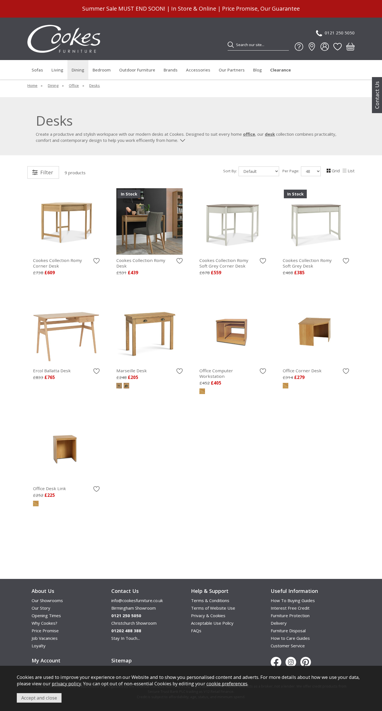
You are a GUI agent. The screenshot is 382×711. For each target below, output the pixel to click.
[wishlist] (337, 46)
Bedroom (102, 70)
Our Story (41, 608)
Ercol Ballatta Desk (52, 370)
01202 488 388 (126, 630)
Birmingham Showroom (133, 608)
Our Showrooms (47, 600)
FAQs (196, 630)
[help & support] (299, 46)
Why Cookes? (44, 623)
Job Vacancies (45, 638)
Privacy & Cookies (208, 615)
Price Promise (45, 630)
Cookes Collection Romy (57, 263)
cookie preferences (226, 683)
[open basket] (350, 46)
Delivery (279, 623)
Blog (257, 70)
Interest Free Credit (290, 608)
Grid (336, 170)
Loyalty (39, 645)
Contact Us (377, 95)
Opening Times (46, 615)
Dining (78, 70)
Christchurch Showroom (134, 623)
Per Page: (291, 170)
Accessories (198, 70)
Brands (171, 70)
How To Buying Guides (293, 600)
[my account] (324, 46)
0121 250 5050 (340, 32)
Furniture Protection (290, 615)
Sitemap (121, 660)
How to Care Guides (290, 638)
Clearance (280, 70)
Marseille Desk (131, 370)
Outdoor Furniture (137, 70)
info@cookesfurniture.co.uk (137, 600)
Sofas (37, 70)
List (351, 170)
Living (57, 70)
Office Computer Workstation (216, 373)
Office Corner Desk (302, 370)
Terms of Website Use (213, 608)
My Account (46, 660)
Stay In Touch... (125, 638)
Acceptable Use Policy (212, 623)
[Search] (231, 44)
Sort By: (230, 170)
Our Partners (232, 70)
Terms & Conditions (210, 600)
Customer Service (288, 645)
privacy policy (66, 683)
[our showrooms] (312, 46)
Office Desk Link (49, 488)
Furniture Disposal (288, 630)
